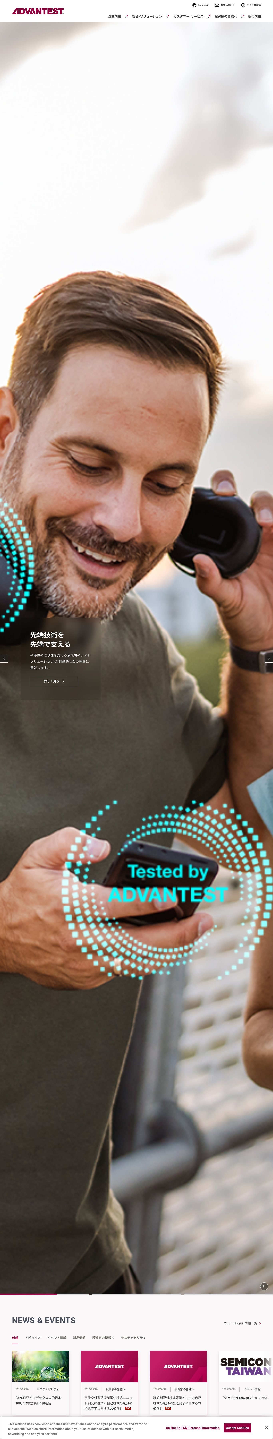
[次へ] (269, 659)
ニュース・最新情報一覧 (240, 1323)
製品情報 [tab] (79, 1338)
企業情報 (114, 16)
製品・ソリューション (147, 16)
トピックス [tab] (33, 1338)
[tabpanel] (136, 1389)
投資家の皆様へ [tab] (103, 1338)
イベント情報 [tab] (56, 1338)
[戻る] (4, 659)
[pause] (264, 1286)
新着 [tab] (15, 1338)
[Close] (266, 1427)
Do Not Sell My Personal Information (193, 1428)
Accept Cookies (237, 1428)
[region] (136, 1428)
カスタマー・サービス (188, 16)
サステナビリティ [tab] (133, 1338)
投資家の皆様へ (226, 16)
